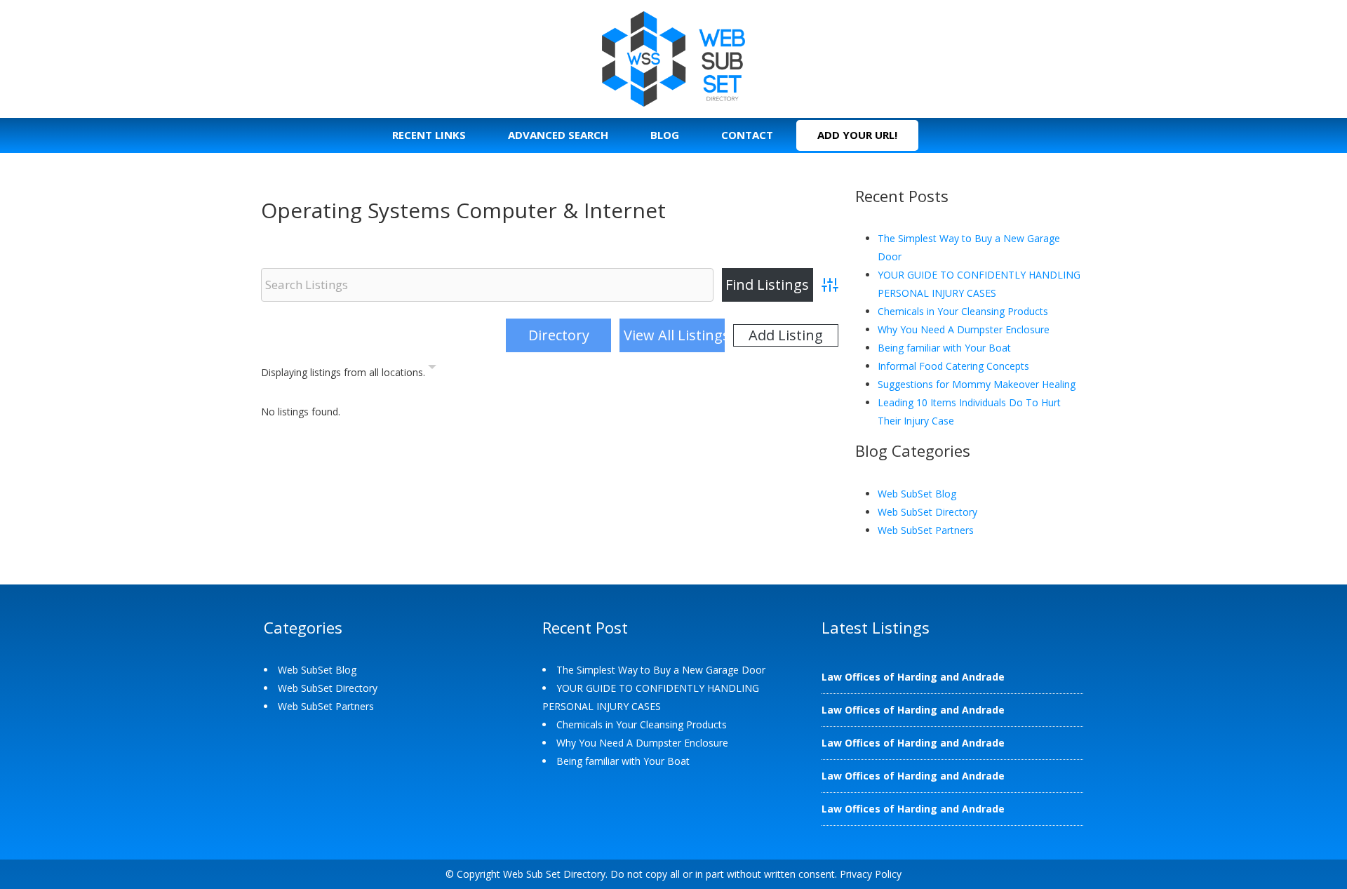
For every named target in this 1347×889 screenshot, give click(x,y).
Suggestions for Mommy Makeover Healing (976, 384)
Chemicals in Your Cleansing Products (963, 311)
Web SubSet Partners (926, 530)
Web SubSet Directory (927, 512)
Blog (664, 135)
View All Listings (674, 335)
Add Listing (786, 335)
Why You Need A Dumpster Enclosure (964, 329)
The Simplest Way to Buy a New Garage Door (660, 669)
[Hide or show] (432, 370)
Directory (558, 335)
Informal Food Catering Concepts (953, 366)
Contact (747, 135)
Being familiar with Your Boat (944, 347)
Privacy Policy (871, 874)
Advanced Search (558, 135)
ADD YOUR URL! (857, 135)
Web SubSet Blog (917, 493)
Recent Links (429, 135)
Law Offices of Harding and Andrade (913, 676)
